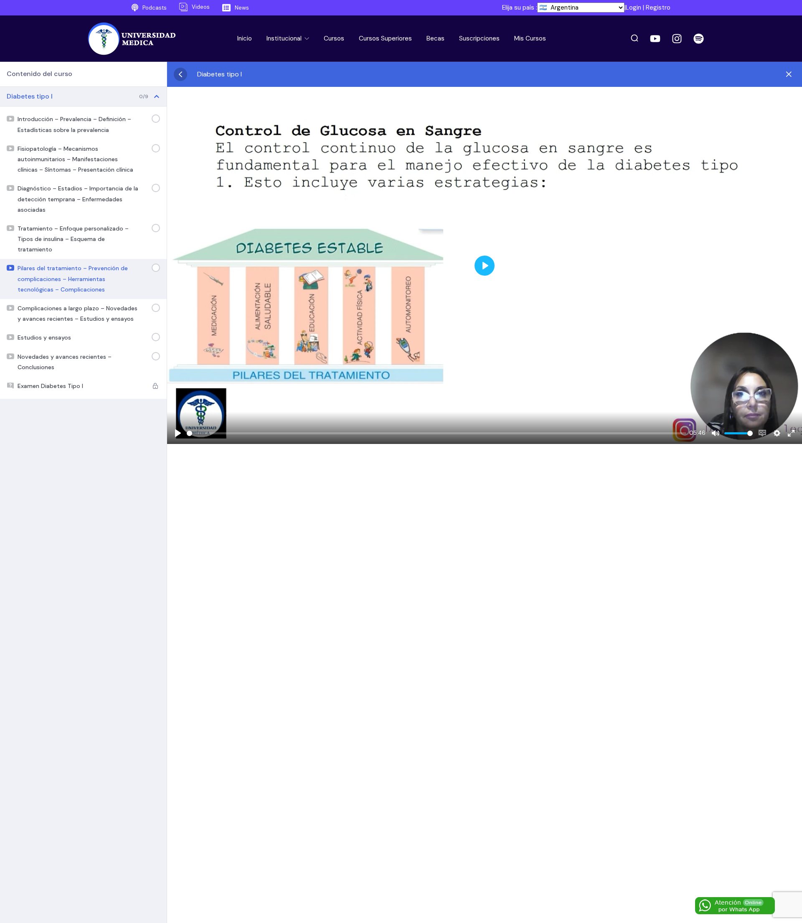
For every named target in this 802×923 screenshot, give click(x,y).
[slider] (436, 433)
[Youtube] (655, 38)
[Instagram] (677, 38)
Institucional (284, 38)
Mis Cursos (530, 38)
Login (633, 7)
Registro (658, 7)
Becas (435, 38)
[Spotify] (698, 38)
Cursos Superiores (385, 38)
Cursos (334, 38)
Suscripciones (479, 38)
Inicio (244, 38)
